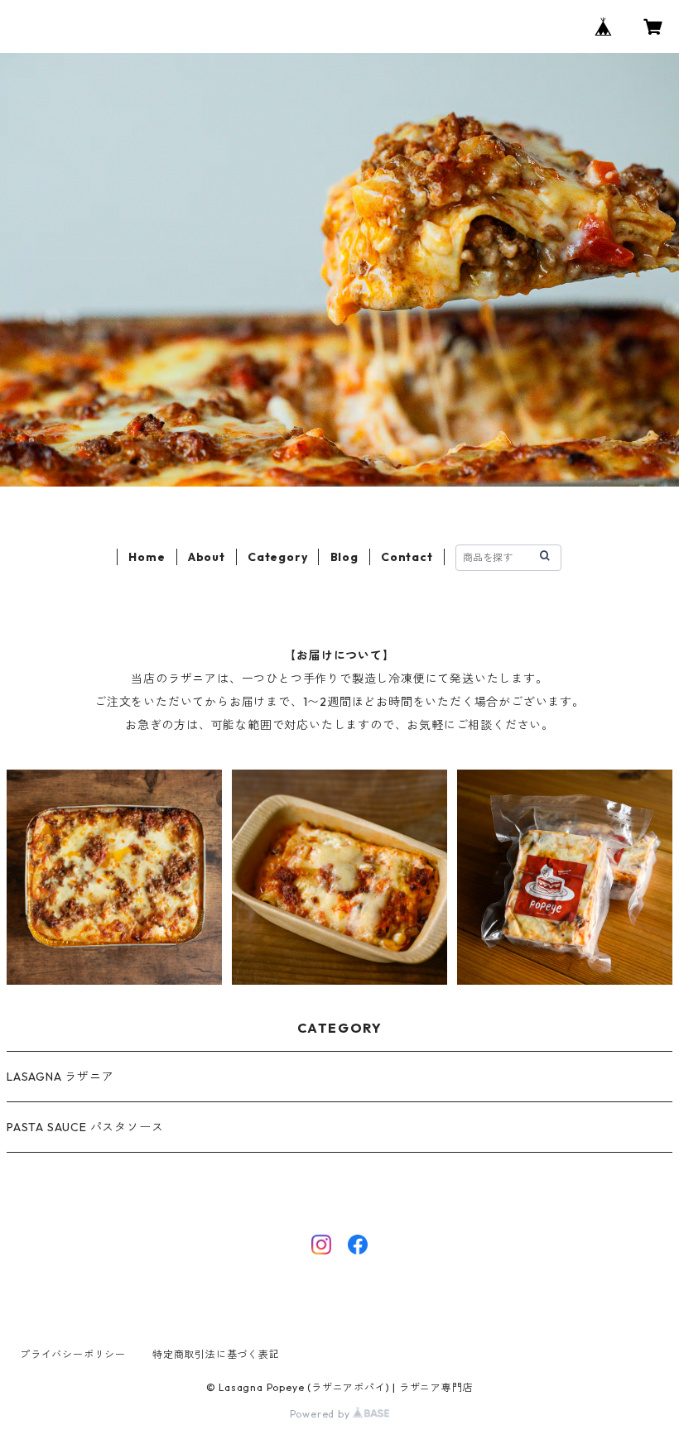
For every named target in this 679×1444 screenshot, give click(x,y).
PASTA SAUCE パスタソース (85, 1127)
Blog (344, 556)
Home (146, 556)
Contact (407, 556)
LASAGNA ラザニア (60, 1076)
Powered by (322, 1414)
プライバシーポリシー (73, 1354)
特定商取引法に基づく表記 (216, 1354)
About (206, 556)
